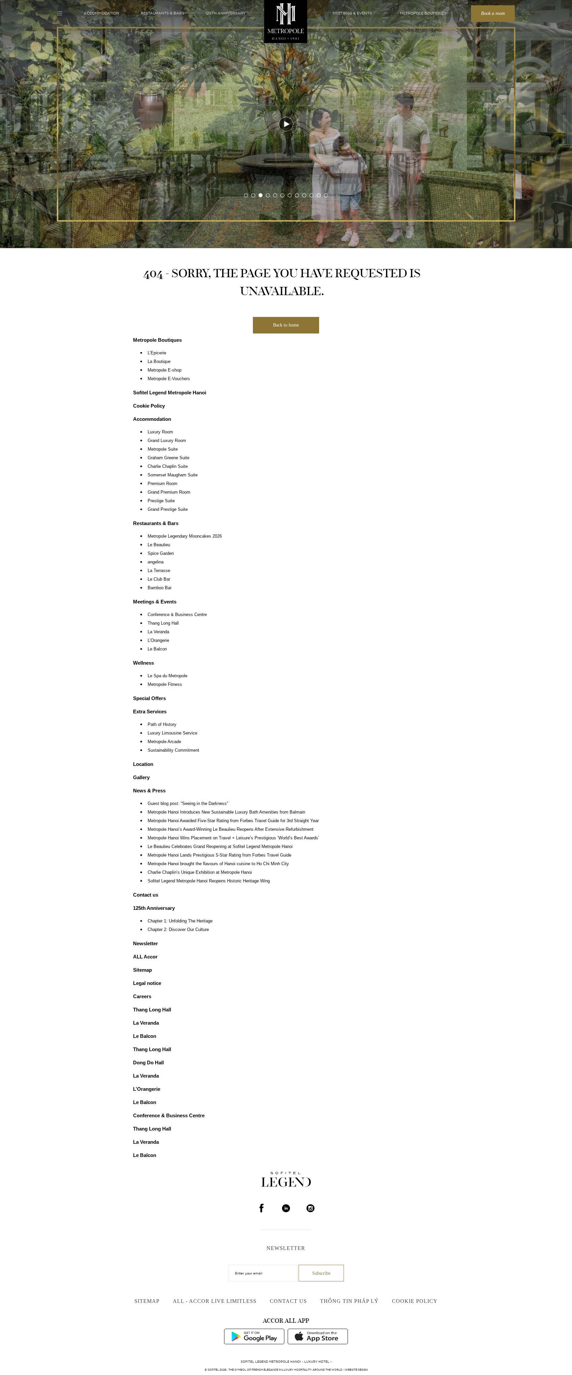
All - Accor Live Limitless (215, 1301)
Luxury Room (160, 432)
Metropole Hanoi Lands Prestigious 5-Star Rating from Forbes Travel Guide (219, 855)
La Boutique (159, 361)
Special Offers (149, 698)
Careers (142, 996)
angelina (156, 562)
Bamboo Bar (159, 588)
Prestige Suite (161, 501)
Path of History (162, 724)
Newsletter (145, 943)
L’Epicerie (157, 353)
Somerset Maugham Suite (173, 475)
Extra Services (150, 711)
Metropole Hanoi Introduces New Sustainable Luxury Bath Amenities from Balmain (226, 812)
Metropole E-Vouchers (169, 379)
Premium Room (162, 483)
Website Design (356, 1369)
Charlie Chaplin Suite (168, 466)
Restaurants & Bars (162, 13)
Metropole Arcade (164, 741)
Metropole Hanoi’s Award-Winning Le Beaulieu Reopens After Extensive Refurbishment (230, 829)
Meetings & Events (352, 13)
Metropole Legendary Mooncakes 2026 (185, 536)
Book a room (493, 13)
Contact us (145, 895)
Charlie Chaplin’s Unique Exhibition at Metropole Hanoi (200, 872)
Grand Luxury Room (167, 440)
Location (143, 764)
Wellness (143, 663)
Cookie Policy (149, 406)
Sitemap (142, 970)
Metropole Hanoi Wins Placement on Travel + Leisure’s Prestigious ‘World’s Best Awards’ (233, 838)
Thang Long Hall (163, 623)
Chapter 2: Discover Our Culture (178, 929)
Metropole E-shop (164, 370)
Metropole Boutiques (423, 13)
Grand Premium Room (169, 492)
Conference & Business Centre (177, 614)
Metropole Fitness (165, 684)
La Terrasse (159, 570)
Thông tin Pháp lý (349, 1301)
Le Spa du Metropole (167, 676)
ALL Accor (145, 956)
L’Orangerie (158, 640)
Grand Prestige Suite (168, 509)
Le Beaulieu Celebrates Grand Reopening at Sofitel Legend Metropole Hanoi (220, 846)
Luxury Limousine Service (172, 733)
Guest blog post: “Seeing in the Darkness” (188, 803)
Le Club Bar (159, 579)
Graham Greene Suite (168, 458)
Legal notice (147, 983)
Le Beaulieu (159, 545)
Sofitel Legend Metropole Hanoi (169, 392)
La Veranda (158, 632)
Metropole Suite (163, 449)
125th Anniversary (226, 13)
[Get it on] (254, 1336)
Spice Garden (161, 553)
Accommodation (101, 13)
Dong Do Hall (148, 1062)
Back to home (286, 325)
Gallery (141, 777)
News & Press (149, 790)
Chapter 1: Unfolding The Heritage (180, 921)
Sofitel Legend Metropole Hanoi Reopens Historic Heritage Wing (209, 881)
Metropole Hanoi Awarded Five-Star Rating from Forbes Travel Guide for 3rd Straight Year (233, 821)
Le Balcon (157, 649)
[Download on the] (318, 1336)
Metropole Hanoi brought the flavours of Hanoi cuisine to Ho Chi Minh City (218, 864)
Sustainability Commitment (173, 750)
